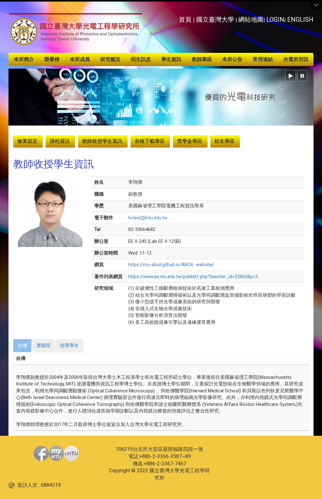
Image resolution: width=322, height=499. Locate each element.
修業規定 (27, 141)
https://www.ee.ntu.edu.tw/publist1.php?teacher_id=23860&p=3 (193, 276)
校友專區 (224, 141)
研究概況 (110, 59)
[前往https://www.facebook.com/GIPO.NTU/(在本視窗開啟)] (41, 453)
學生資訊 (171, 59)
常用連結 (263, 59)
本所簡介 (24, 59)
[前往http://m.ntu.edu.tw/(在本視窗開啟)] (71, 453)
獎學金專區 (189, 141)
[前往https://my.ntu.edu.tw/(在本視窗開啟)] (56, 453)
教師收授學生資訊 (102, 141)
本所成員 (80, 59)
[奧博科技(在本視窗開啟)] (12, 485)
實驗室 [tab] (43, 345)
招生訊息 (141, 59)
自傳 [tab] (22, 345)
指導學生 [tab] (69, 345)
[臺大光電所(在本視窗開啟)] (75, 30)
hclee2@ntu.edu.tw (147, 218)
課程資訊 (60, 141)
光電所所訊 (295, 59)
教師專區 (202, 59)
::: (175, 17)
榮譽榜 (51, 59)
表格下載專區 (150, 141)
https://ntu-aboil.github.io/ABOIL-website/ (171, 264)
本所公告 (232, 59)
